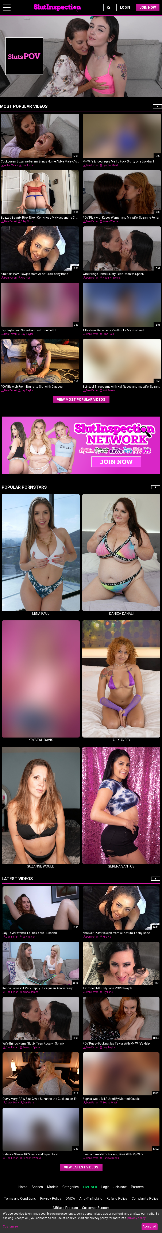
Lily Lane (108, 992)
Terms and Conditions (20, 1198)
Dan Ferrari (28, 165)
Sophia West (110, 1102)
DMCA (70, 1198)
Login (125, 7)
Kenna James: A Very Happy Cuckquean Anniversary (38, 988)
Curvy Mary (12, 1102)
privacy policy (136, 1218)
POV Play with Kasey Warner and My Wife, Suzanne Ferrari (121, 217)
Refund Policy (117, 1198)
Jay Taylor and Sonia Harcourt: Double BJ (28, 330)
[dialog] (81, 1221)
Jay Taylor (27, 334)
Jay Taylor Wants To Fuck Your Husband (30, 933)
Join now (120, 1187)
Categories (70, 1187)
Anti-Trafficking (90, 1198)
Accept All (149, 1226)
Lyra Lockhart (110, 165)
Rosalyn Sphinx (111, 277)
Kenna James (30, 992)
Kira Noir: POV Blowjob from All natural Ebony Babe (34, 274)
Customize (10, 1226)
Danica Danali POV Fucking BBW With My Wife (113, 1154)
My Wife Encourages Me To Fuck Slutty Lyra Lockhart (118, 161)
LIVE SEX (90, 1187)
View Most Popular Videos (81, 400)
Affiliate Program (65, 1208)
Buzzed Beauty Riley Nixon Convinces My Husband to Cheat (41, 217)
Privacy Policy (50, 1198)
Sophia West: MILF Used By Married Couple (111, 1098)
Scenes (37, 1187)
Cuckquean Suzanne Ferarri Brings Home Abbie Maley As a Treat (44, 161)
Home (22, 1187)
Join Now (148, 7)
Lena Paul (108, 334)
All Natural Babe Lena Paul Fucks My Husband (113, 330)
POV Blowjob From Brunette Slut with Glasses (32, 386)
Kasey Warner (111, 221)
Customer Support (95, 1208)
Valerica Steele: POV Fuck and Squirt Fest (30, 1154)
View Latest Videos (81, 1167)
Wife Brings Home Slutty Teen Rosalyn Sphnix (113, 274)
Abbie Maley (11, 165)
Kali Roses (109, 390)
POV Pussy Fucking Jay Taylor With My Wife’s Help (116, 1043)
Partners (137, 1187)
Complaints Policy (145, 1198)
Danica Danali (111, 1158)
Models (52, 1187)
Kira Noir (26, 277)
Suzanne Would (32, 1158)
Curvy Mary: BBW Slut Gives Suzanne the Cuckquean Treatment (46, 1098)
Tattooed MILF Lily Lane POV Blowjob (107, 988)
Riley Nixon (27, 221)
